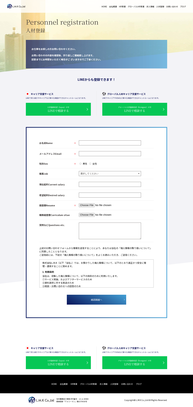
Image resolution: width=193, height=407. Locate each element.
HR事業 (122, 6)
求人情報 (150, 6)
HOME (104, 6)
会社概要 (113, 6)
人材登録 (160, 6)
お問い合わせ (172, 6)
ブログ (183, 6)
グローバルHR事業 (136, 6)
